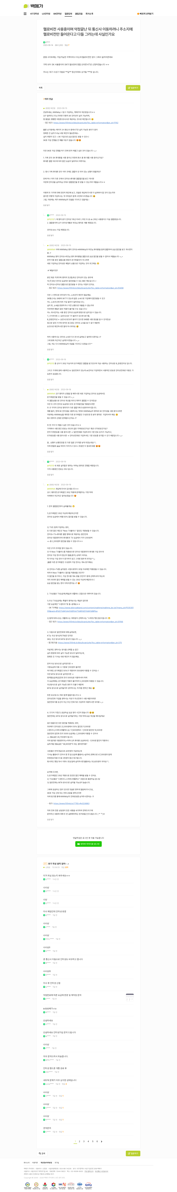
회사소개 (89, 13)
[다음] (102, 1141)
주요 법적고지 (88, 1171)
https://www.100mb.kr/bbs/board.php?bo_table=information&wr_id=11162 (86, 123)
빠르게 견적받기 (146, 13)
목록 (41, 88)
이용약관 (35, 1163)
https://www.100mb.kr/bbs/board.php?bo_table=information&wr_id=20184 (90, 622)
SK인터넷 (57, 13)
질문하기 (134, 88)
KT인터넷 (34, 13)
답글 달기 (46, 205)
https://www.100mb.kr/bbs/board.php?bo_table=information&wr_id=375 (90, 643)
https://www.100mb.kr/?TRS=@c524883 (71, 803)
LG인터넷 (46, 13)
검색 (43, 1153)
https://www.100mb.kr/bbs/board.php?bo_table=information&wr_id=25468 (90, 288)
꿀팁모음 (79, 13)
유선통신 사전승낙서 (101, 1171)
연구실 (57, 1163)
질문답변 (68, 13)
